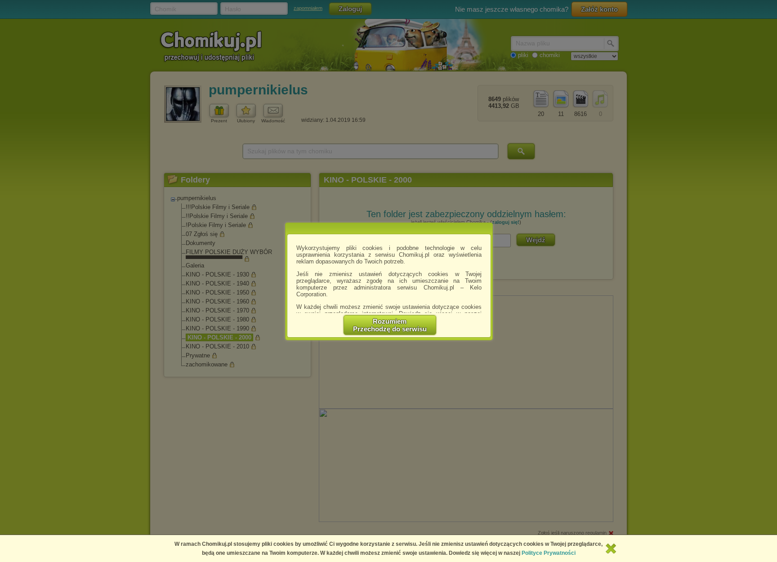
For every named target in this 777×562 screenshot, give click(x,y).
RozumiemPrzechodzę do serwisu (390, 325)
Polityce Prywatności (549, 553)
